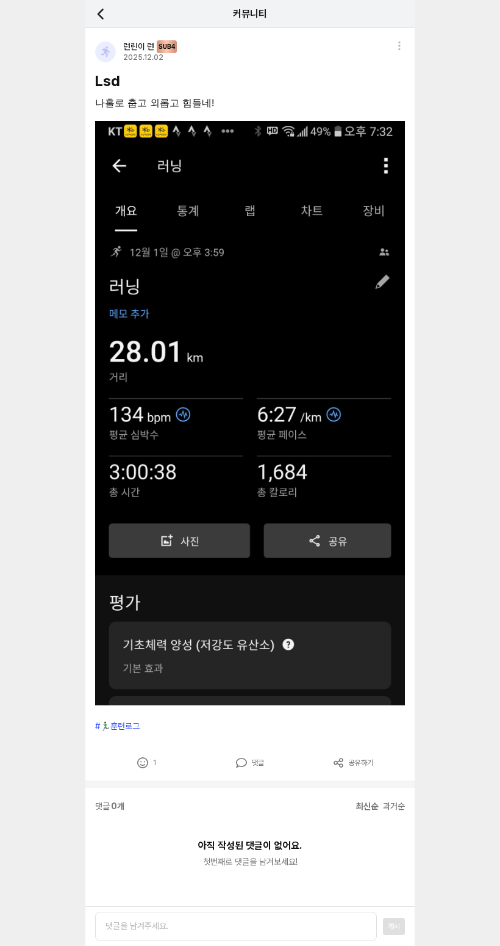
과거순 (394, 806)
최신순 (367, 806)
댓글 (258, 763)
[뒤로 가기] (107, 13)
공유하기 (361, 763)
